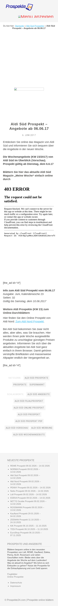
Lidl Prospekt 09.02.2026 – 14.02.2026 (28, 494)
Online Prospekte (15, 577)
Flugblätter (12, 574)
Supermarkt (37, 384)
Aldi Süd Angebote (39, 394)
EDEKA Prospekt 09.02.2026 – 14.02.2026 (30, 498)
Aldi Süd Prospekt (29, 414)
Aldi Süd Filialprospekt (29, 401)
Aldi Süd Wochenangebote (29, 434)
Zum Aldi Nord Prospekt (29, 321)
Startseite (19, 26)
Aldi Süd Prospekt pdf (29, 421)
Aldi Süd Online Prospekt (29, 408)
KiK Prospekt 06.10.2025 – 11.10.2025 (28, 526)
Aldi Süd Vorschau (17, 428)
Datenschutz (16, 582)
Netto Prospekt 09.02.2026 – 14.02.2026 (29, 491)
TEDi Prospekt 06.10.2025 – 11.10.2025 (29, 529)
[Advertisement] (29, 61)
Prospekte (20, 384)
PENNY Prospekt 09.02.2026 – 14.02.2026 (30, 487)
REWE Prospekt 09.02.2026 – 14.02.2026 (30, 466)
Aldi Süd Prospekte (35, 26)
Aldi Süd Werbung (41, 428)
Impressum (15, 586)
